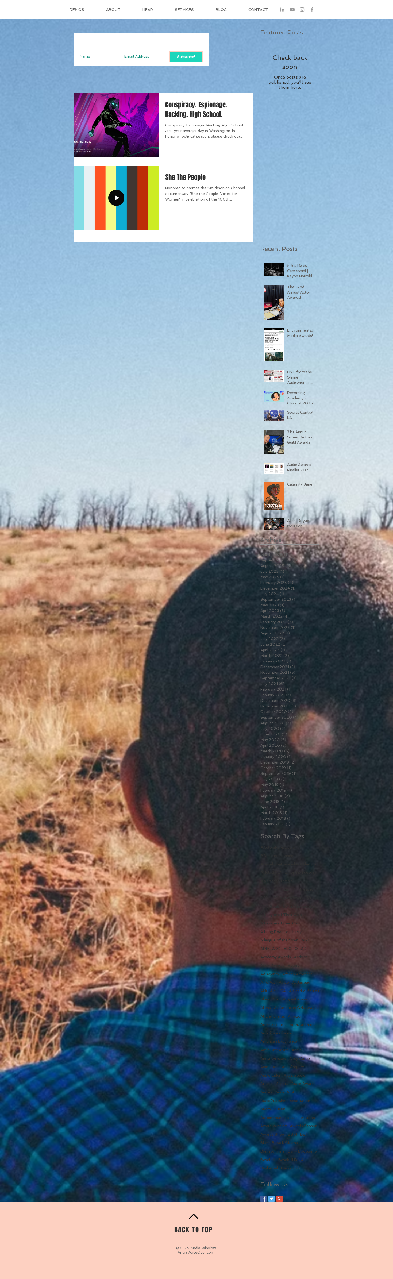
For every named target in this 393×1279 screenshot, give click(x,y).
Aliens (265, 1008)
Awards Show (272, 1134)
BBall (292, 1134)
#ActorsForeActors (277, 847)
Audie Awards (303, 1083)
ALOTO (291, 948)
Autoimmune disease (279, 1117)
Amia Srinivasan (274, 1050)
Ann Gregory (293, 1067)
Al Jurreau (301, 982)
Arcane (266, 1083)
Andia (297, 1050)
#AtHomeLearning (276, 855)
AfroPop (268, 982)
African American (297, 974)
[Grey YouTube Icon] (292, 10)
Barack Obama (285, 1143)
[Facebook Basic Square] (263, 1199)
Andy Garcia (299, 1058)
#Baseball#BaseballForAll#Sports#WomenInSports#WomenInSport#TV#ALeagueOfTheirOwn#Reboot (289, 864)
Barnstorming (272, 1151)
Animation (269, 1067)
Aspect (282, 1083)
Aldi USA (278, 991)
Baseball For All (291, 1160)
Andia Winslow (273, 1058)
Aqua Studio (295, 1075)
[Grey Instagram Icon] (302, 10)
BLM (264, 1143)
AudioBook (285, 1092)
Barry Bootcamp (302, 1151)
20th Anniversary (288, 898)
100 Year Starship (276, 881)
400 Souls (270, 906)
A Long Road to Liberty (281, 932)
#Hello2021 (271, 872)
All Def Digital (272, 1016)
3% (309, 898)
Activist (300, 957)
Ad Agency (269, 974)
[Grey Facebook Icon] (312, 10)
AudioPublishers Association (285, 1101)
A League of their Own (280, 923)
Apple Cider (270, 1075)
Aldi (263, 991)
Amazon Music (273, 1024)
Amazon (295, 1016)
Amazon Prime (303, 1024)
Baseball (267, 1160)
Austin (279, 1109)
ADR (276, 948)
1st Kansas (303, 889)
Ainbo (284, 982)
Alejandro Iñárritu (304, 991)
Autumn (308, 1117)
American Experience (278, 1041)
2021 (265, 898)
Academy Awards (275, 957)
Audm (265, 1109)
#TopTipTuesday (300, 872)
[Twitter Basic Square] (271, 1199)
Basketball (290, 1168)
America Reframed (277, 1033)
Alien (264, 999)
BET (304, 1134)
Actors (293, 965)
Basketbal (269, 1168)
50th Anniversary (298, 906)
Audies (266, 1092)
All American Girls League (296, 1008)
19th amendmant (275, 889)
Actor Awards (272, 965)
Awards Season (303, 1126)
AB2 (305, 940)
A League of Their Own (281, 914)
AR (303, 948)
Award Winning (273, 1126)
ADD (264, 948)
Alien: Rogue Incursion (291, 999)
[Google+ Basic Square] (279, 1199)
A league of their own (279, 940)
